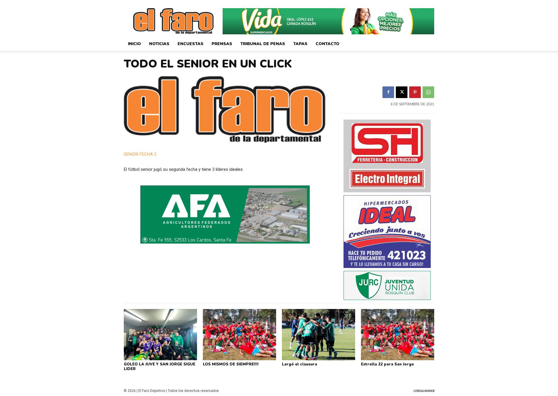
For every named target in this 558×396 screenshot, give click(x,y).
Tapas (300, 44)
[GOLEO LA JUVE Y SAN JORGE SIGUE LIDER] (160, 334)
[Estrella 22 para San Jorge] (397, 334)
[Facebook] (388, 92)
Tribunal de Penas (262, 44)
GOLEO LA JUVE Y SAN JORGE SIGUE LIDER (159, 367)
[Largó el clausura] (318, 334)
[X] (401, 92)
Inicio (134, 44)
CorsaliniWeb (423, 391)
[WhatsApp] (428, 92)
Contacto (327, 44)
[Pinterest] (415, 92)
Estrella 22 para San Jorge (387, 364)
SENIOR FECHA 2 (140, 154)
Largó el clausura (299, 364)
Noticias (159, 44)
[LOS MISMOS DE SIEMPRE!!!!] (239, 334)
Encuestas (190, 44)
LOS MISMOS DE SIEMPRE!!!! (231, 364)
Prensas (222, 44)
